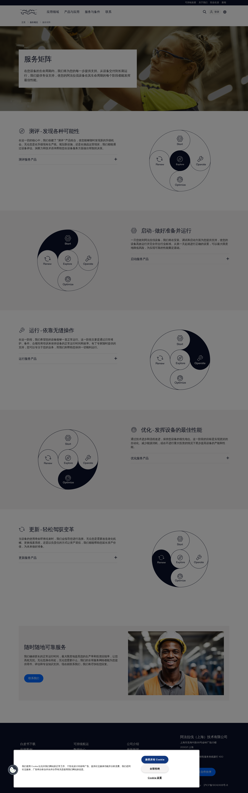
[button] (13, 769)
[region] (106, 769)
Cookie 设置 (155, 777)
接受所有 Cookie (154, 759)
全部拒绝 (155, 768)
